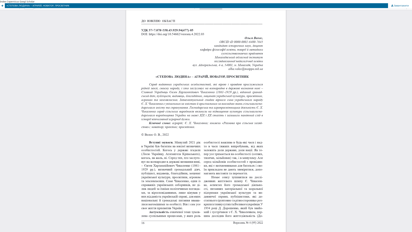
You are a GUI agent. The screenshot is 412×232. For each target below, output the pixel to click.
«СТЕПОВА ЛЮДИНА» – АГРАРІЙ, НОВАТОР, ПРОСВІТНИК (37, 5)
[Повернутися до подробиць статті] (2, 5)
